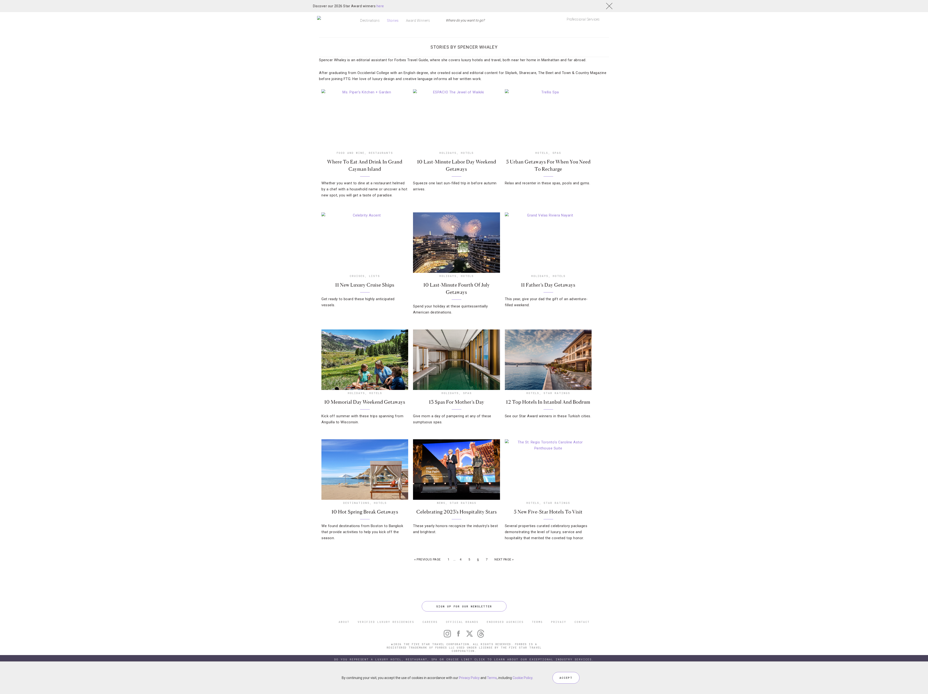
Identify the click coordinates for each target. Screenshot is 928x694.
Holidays (448, 153)
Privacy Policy (469, 678)
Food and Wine (350, 153)
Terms (492, 678)
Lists (374, 276)
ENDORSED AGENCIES (505, 622)
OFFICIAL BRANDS (462, 622)
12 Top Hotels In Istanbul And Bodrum (548, 402)
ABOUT (344, 622)
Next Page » (504, 559)
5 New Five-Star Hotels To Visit (548, 512)
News (441, 503)
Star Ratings (557, 393)
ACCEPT (566, 677)
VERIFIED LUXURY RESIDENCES (386, 622)
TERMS (537, 622)
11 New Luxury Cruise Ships (364, 285)
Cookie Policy (522, 678)
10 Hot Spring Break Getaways (365, 512)
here (380, 6)
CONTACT (582, 622)
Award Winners (418, 20)
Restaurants (381, 153)
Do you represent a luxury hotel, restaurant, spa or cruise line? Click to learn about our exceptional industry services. (464, 659)
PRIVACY (558, 622)
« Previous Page (427, 559)
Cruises (357, 276)
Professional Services (583, 19)
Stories (393, 20)
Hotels (467, 153)
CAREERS (430, 622)
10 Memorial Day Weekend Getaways (364, 402)
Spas (556, 153)
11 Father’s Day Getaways (548, 285)
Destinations (370, 20)
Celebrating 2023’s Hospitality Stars (456, 512)
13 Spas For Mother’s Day (456, 402)
